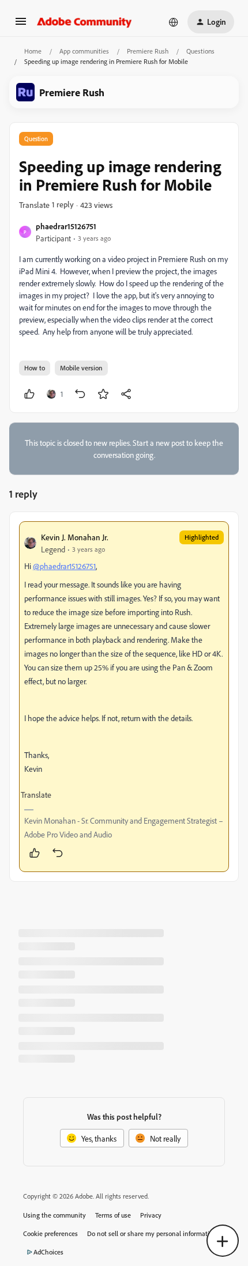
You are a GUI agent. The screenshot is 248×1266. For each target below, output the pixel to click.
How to (34, 367)
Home (33, 51)
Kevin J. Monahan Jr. (74, 537)
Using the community (54, 1215)
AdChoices (48, 1252)
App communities (84, 51)
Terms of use (113, 1215)
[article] (124, 696)
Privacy (150, 1215)
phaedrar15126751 (66, 226)
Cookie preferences (50, 1233)
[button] (21, 25)
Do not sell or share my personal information (152, 1233)
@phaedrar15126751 (64, 566)
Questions (200, 51)
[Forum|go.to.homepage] (84, 22)
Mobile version (81, 367)
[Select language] (173, 22)
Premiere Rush (147, 51)
